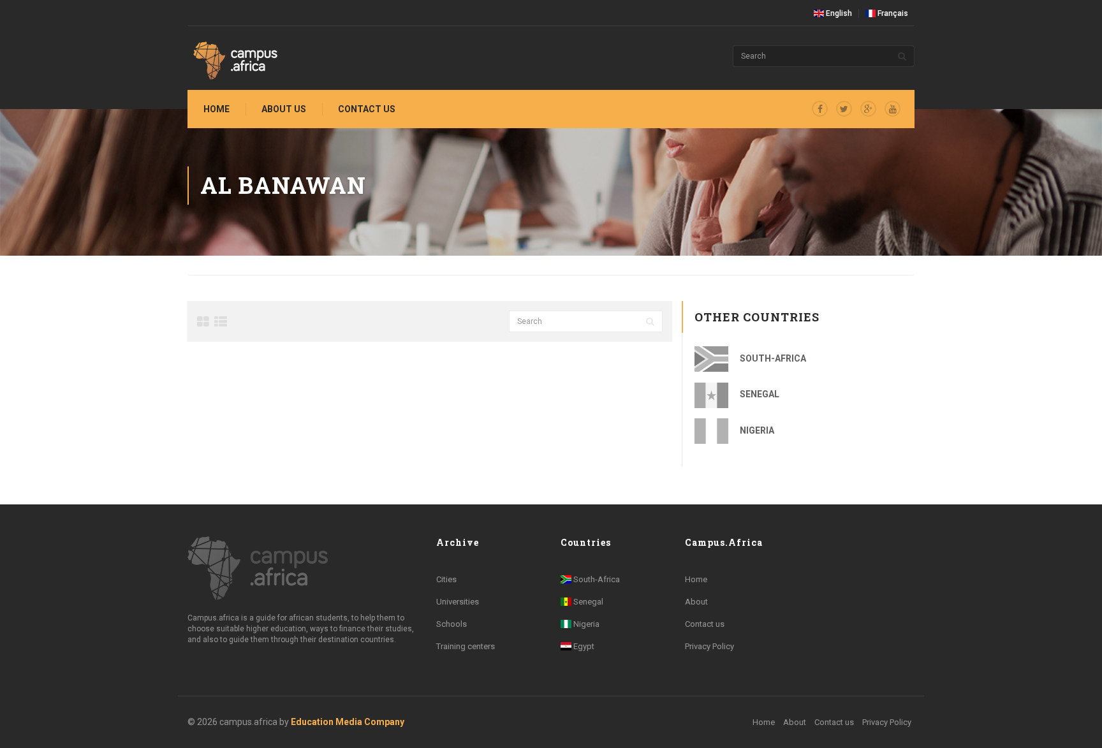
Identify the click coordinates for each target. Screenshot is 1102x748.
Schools (451, 624)
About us (283, 109)
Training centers (465, 646)
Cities (446, 579)
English (838, 13)
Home (216, 109)
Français (892, 13)
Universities (457, 601)
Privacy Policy (709, 646)
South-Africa (772, 358)
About (696, 601)
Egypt (582, 646)
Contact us (366, 109)
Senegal (758, 394)
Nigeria (756, 430)
